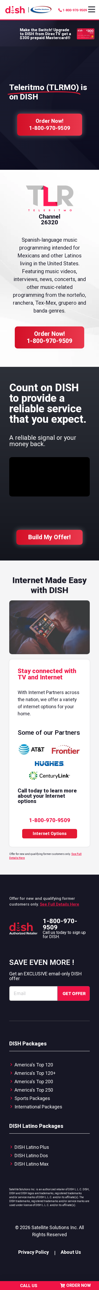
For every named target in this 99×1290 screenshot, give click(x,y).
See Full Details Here (59, 904)
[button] (92, 10)
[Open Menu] (92, 10)
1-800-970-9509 (60, 924)
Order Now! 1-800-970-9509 (49, 337)
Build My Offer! (49, 537)
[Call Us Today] (15, 1285)
